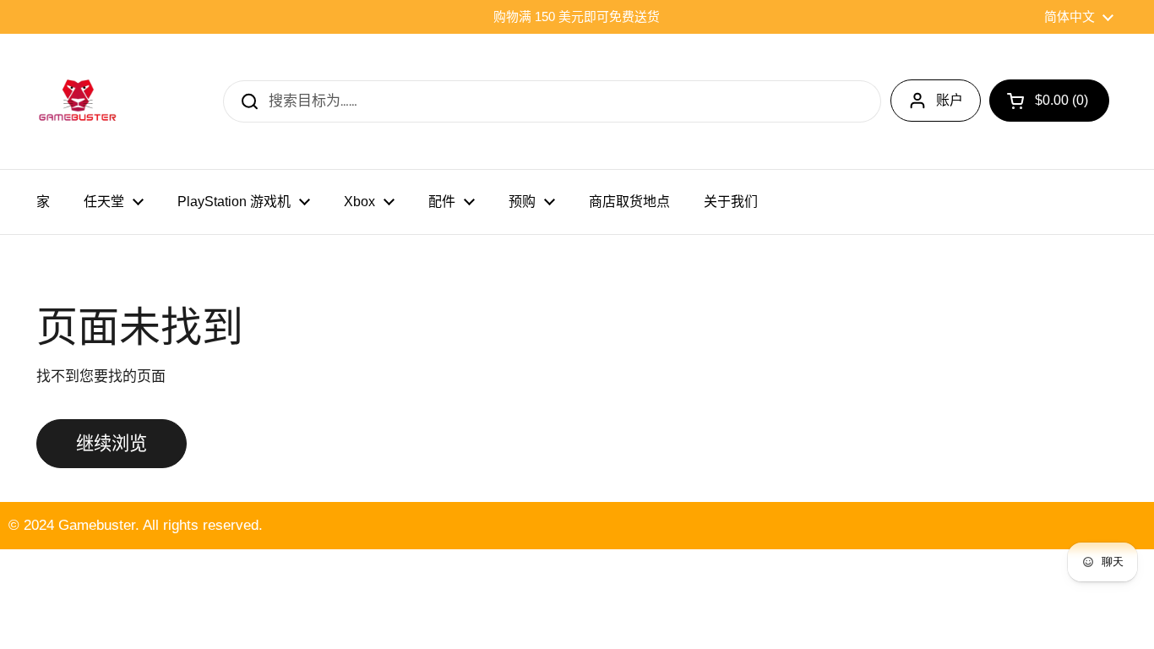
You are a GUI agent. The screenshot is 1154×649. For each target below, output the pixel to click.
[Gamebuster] (78, 101)
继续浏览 (111, 444)
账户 (949, 100)
